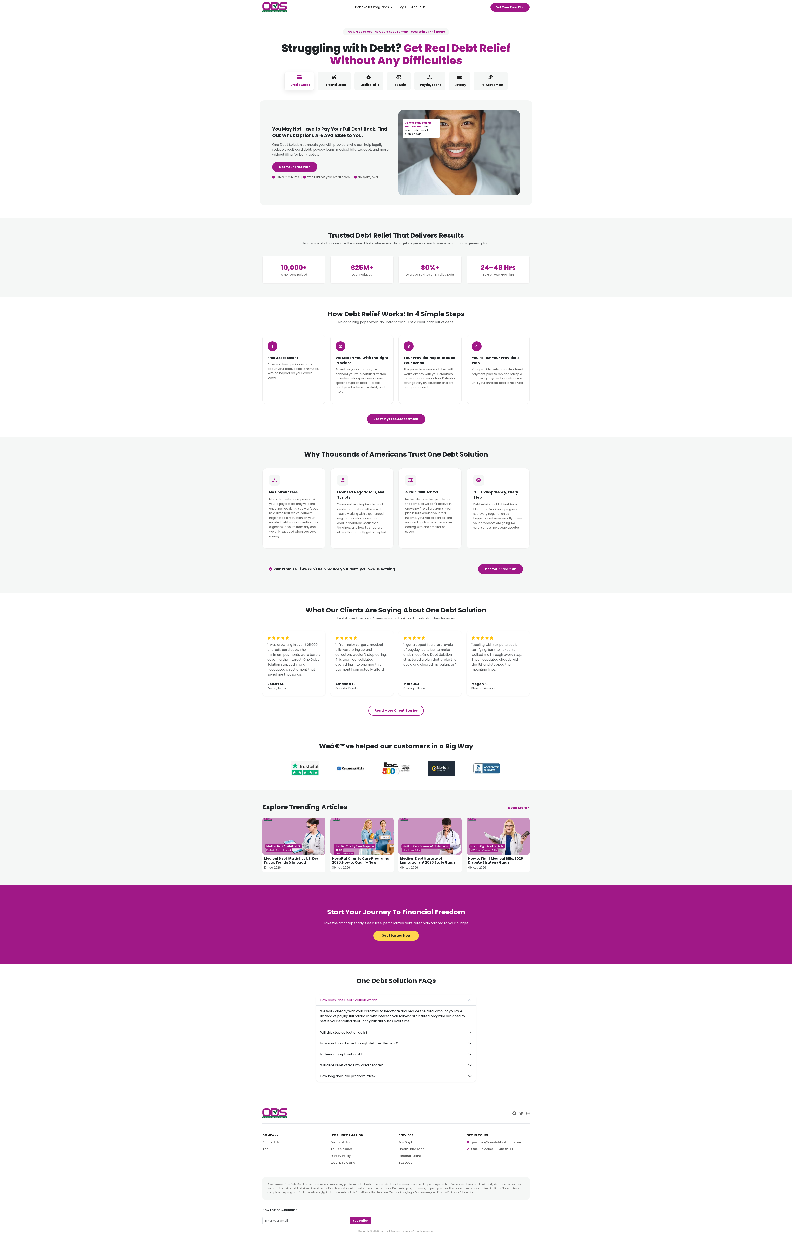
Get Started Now (396, 935)
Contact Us (270, 1142)
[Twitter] (521, 1113)
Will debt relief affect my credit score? (351, 1065)
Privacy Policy (340, 1156)
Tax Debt (405, 1163)
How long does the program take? (348, 1076)
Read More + (519, 807)
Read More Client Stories (396, 710)
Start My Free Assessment (396, 419)
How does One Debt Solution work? (348, 1000)
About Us (418, 7)
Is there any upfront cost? (341, 1054)
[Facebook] (514, 1113)
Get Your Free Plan (510, 7)
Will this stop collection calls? (344, 1032)
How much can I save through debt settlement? (359, 1043)
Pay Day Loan (408, 1142)
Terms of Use (340, 1142)
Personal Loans (409, 1156)
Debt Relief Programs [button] (372, 7)
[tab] (299, 81)
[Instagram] (528, 1113)
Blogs (401, 7)
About (267, 1149)
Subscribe (360, 1221)
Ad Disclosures (341, 1149)
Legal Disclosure (342, 1163)
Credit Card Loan (411, 1149)
